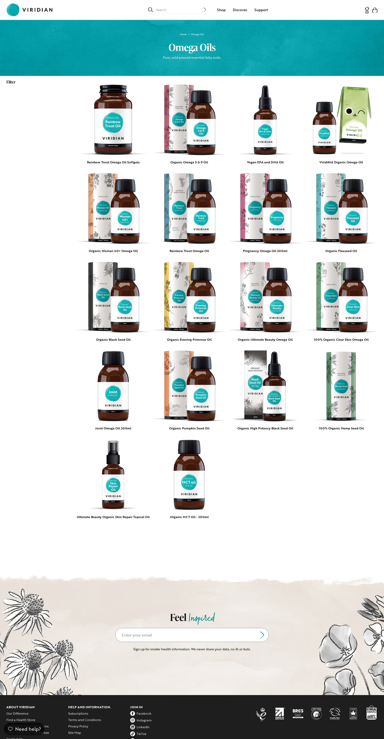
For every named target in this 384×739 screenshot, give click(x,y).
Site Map (74, 732)
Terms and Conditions (84, 719)
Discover (240, 9)
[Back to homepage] (29, 9)
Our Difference (17, 713)
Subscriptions (78, 713)
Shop (221, 9)
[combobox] (179, 9)
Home (183, 34)
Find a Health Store (20, 719)
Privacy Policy (78, 726)
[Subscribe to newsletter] (262, 635)
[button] (375, 10)
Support (261, 9)
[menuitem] (221, 10)
